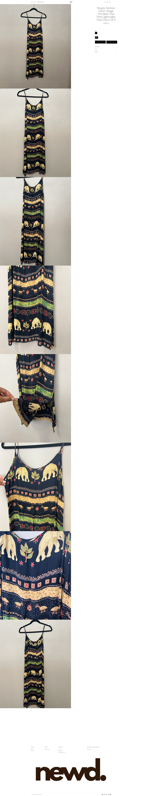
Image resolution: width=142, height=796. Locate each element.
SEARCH (32, 749)
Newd (34, 794)
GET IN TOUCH (60, 750)
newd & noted (47, 749)
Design (96, 51)
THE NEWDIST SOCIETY (62, 752)
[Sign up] (110, 750)
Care (96, 49)
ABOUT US (60, 749)
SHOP (32, 750)
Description (97, 46)
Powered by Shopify (39, 794)
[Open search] (105, 2)
